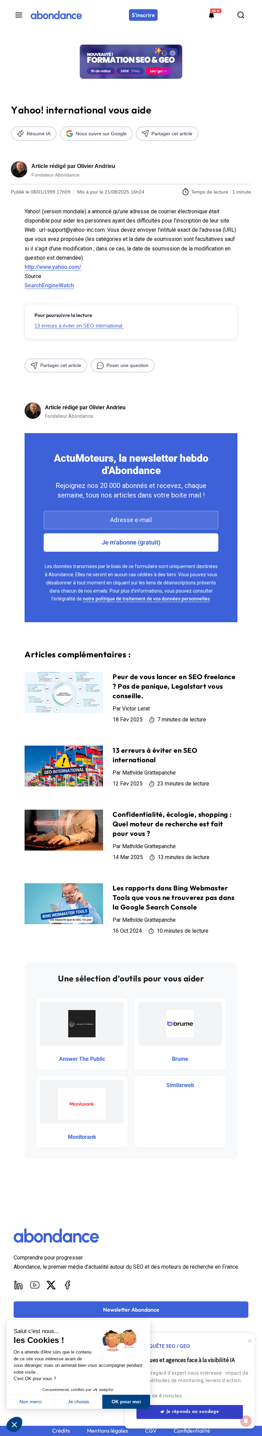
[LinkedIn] (18, 1285)
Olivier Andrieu (96, 166)
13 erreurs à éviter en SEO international (78, 326)
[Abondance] (56, 15)
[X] (51, 1285)
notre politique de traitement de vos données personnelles (146, 598)
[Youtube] (35, 1285)
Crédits (61, 1430)
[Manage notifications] (246, 1421)
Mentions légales (107, 1430)
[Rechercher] (240, 15)
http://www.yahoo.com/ (53, 267)
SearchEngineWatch (49, 285)
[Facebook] (67, 1285)
